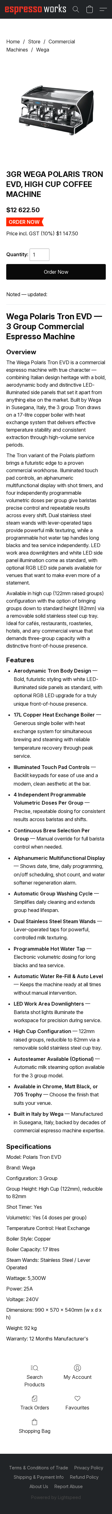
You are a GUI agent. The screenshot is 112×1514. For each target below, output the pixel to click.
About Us (39, 1486)
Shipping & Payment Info (39, 1477)
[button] (37, 9)
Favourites (77, 1407)
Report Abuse (68, 1486)
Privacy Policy (88, 1467)
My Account (77, 1377)
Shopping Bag (34, 1431)
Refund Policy (84, 1477)
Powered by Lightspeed (56, 1497)
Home (13, 41)
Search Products (34, 1381)
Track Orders (34, 1407)
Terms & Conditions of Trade (38, 1467)
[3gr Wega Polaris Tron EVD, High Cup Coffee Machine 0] (56, 110)
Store (34, 41)
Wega (42, 50)
